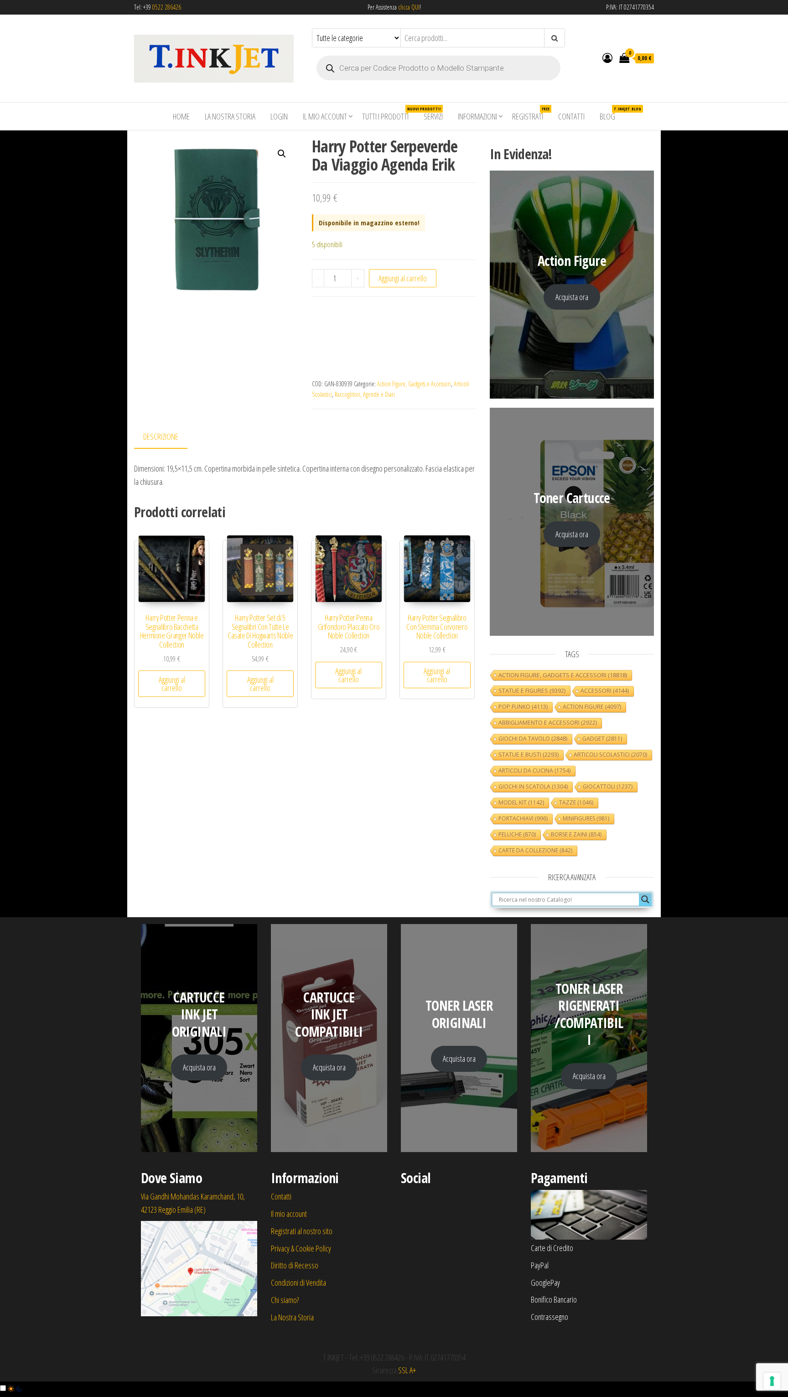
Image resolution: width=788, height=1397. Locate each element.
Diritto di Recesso (294, 1265)
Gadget (602, 739)
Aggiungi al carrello (402, 278)
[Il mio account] (607, 57)
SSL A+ (407, 1370)
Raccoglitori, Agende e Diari (365, 394)
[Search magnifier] (645, 899)
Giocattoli (607, 786)
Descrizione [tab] (160, 436)
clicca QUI (408, 7)
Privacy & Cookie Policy (301, 1248)
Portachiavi (523, 818)
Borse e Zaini (576, 834)
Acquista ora (571, 296)
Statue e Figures (531, 690)
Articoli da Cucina (534, 770)
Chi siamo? (285, 1299)
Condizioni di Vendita (298, 1282)
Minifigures (586, 818)
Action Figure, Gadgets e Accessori (414, 383)
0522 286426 (166, 7)
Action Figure (592, 707)
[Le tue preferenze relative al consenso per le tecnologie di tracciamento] (772, 1381)
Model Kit (521, 802)
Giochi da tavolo (532, 739)
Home (181, 116)
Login (279, 116)
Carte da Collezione (535, 850)
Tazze (576, 802)
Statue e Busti (528, 754)
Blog (611, 114)
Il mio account (325, 116)
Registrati (531, 114)
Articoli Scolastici (610, 754)
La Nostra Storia (230, 116)
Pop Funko (523, 707)
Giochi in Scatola (533, 786)
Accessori (605, 691)
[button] (282, 153)
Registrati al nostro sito (301, 1231)
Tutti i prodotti (388, 114)
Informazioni (477, 116)
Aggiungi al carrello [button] (172, 683)
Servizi (433, 116)
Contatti (571, 116)
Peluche (517, 834)
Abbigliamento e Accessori (547, 723)
